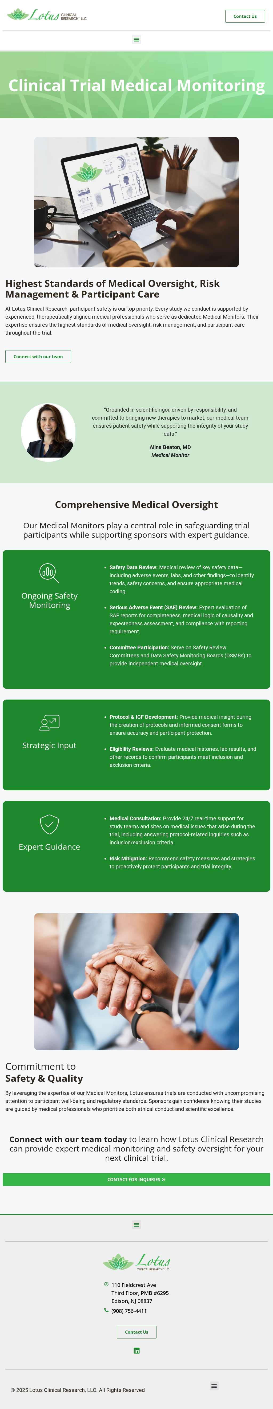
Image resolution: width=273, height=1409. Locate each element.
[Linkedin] (136, 1350)
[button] (136, 39)
